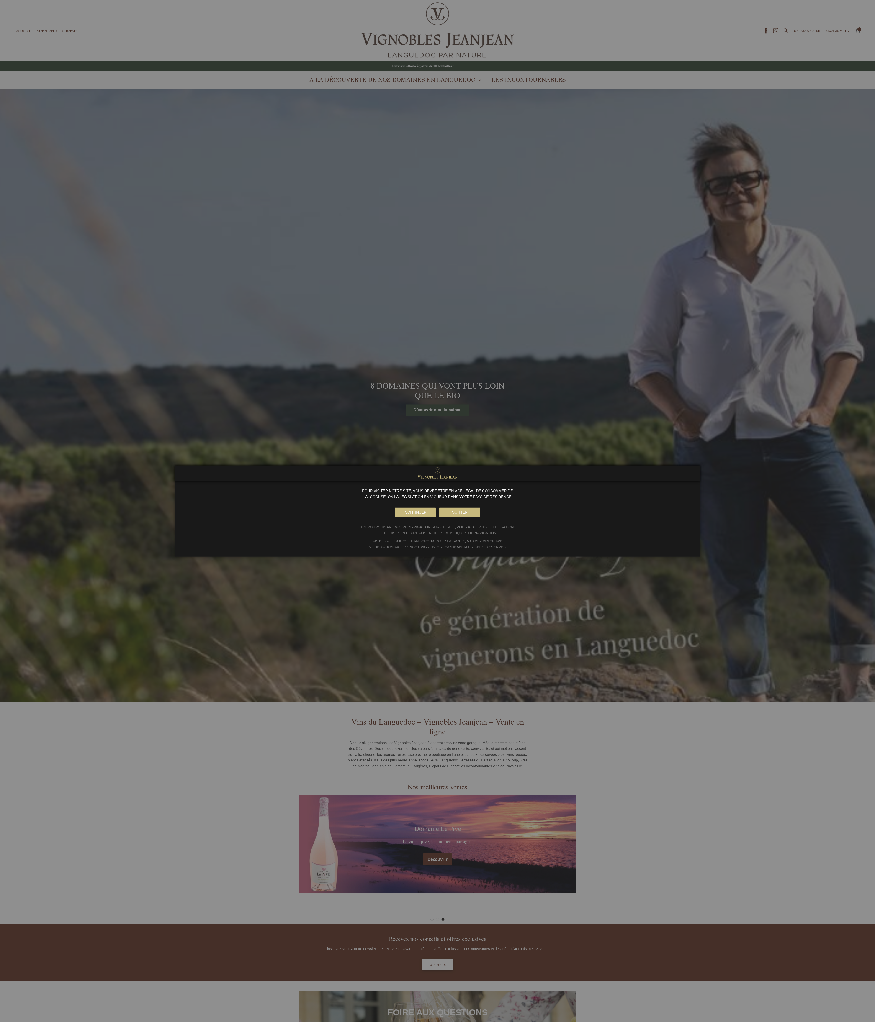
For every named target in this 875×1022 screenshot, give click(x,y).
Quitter (459, 512)
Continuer (415, 512)
